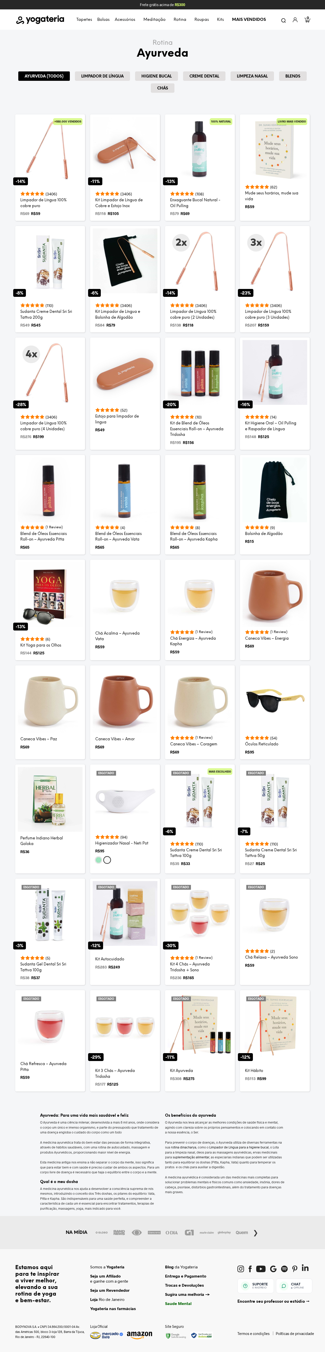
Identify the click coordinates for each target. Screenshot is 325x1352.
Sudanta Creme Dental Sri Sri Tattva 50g (271, 853)
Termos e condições (253, 1333)
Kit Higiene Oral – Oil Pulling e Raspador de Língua (270, 426)
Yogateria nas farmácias (113, 1308)
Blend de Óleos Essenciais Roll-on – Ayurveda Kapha (194, 537)
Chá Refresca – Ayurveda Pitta (43, 1067)
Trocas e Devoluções (184, 1285)
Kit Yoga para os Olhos (40, 645)
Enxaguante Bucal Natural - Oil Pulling (195, 203)
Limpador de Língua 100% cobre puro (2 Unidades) (193, 315)
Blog (169, 1266)
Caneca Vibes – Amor (115, 739)
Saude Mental (178, 1303)
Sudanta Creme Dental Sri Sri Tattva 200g (46, 315)
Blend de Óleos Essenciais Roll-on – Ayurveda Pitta (43, 537)
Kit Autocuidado (109, 959)
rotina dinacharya (183, 1147)
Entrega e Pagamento (185, 1275)
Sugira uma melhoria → (187, 1294)
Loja (94, 1299)
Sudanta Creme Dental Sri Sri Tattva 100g (196, 853)
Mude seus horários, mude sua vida (271, 196)
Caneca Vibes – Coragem (193, 744)
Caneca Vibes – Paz (38, 739)
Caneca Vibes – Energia (267, 639)
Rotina (163, 43)
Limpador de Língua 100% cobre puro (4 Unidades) (43, 426)
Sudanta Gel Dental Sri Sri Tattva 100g (43, 967)
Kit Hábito (254, 1071)
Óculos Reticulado (261, 744)
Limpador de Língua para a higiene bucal (239, 1147)
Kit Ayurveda (181, 1071)
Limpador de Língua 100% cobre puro (43, 203)
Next (255, 1231)
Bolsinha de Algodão (264, 534)
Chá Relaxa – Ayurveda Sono (271, 958)
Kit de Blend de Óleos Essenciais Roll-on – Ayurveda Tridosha (196, 429)
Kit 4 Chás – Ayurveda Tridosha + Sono (190, 967)
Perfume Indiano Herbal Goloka (41, 841)
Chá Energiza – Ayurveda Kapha (193, 642)
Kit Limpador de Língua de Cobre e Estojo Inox (119, 203)
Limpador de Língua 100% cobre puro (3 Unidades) (268, 315)
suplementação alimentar (191, 1157)
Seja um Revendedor (109, 1290)
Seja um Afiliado (105, 1275)
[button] (98, 860)
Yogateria (115, 1266)
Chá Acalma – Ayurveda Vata (117, 636)
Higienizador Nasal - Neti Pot (121, 843)
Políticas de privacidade (295, 1333)
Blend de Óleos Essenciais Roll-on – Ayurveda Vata (118, 537)
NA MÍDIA (76, 1232)
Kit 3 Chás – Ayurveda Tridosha (115, 1074)
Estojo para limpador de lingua (117, 419)
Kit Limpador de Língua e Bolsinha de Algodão (117, 315)
